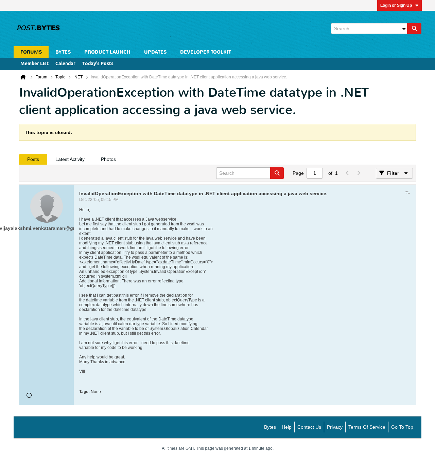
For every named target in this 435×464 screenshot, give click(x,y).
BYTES (63, 52)
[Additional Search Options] (403, 28)
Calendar (65, 64)
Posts (33, 159)
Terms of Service (366, 427)
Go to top (402, 427)
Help (287, 427)
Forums (31, 52)
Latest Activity (70, 159)
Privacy (335, 427)
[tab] (33, 159)
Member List (34, 64)
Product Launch (107, 52)
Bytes (270, 427)
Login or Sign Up (396, 5)
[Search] (414, 28)
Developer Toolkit (205, 52)
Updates (155, 52)
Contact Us (309, 427)
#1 (407, 192)
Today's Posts (98, 64)
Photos (108, 159)
